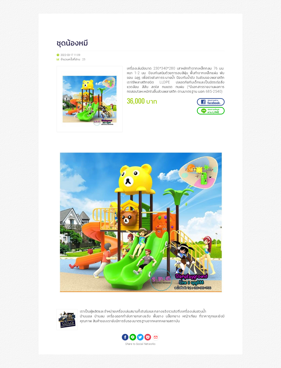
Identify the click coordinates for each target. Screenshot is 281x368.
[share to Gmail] (155, 337)
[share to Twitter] (140, 337)
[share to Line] (133, 337)
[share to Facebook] (125, 337)
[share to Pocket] (147, 337)
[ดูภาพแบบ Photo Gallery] (219, 142)
